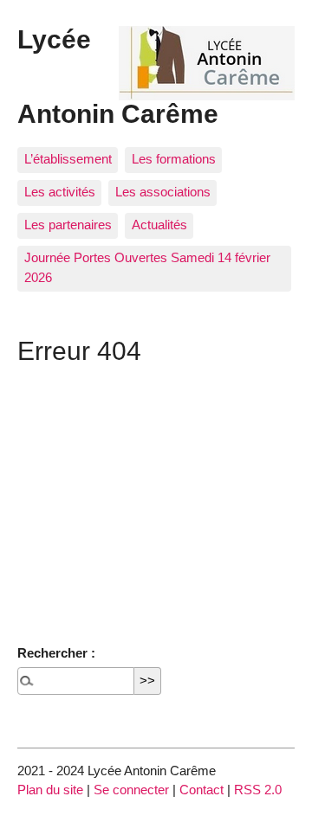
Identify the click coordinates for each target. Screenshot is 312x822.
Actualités (159, 224)
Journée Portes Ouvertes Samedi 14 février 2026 (147, 267)
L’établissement (68, 158)
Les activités (59, 191)
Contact (201, 789)
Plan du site (50, 789)
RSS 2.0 (258, 789)
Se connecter (131, 789)
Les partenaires (68, 224)
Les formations (174, 158)
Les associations (163, 191)
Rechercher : (56, 652)
